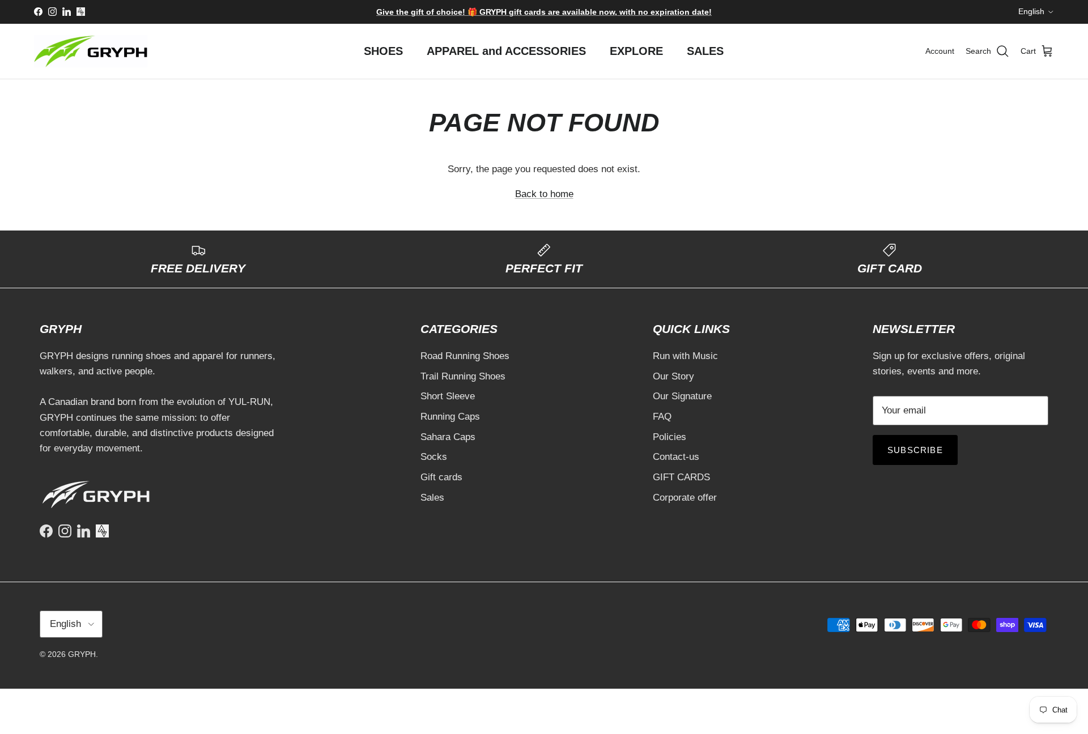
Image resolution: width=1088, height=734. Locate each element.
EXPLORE (636, 51)
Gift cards (441, 477)
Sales (432, 497)
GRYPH (82, 654)
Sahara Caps (447, 437)
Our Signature (682, 396)
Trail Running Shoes (462, 376)
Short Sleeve (447, 396)
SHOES (383, 51)
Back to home (544, 194)
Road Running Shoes (464, 356)
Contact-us (676, 456)
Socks (433, 456)
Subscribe (915, 450)
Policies (669, 437)
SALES (705, 51)
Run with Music (685, 356)
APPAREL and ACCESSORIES (506, 51)
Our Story (673, 376)
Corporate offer (685, 497)
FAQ (662, 416)
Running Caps (450, 416)
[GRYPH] (90, 51)
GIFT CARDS (681, 477)
